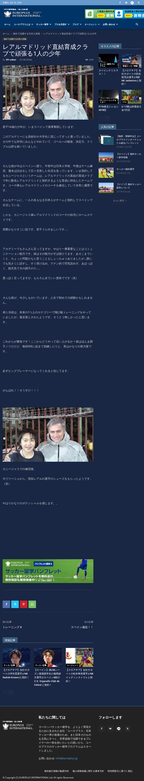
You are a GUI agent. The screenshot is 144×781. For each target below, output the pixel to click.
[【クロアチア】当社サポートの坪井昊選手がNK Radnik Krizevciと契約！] (16, 657)
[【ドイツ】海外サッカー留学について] (106, 188)
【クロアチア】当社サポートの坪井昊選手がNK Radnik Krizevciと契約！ (16, 674)
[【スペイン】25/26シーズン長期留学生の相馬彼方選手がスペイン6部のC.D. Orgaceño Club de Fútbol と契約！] (48, 657)
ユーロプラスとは (22, 24)
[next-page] (11, 692)
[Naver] (132, 2)
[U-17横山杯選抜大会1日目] (132, 96)
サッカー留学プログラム (107, 65)
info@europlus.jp (67, 758)
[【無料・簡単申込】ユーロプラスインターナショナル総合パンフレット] (106, 140)
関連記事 (10, 640)
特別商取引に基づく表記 (120, 771)
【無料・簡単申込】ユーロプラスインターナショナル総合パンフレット (128, 139)
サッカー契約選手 (125, 169)
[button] (136, 24)
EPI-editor (11, 59)
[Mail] (126, 2)
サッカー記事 (9, 665)
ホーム (7, 24)
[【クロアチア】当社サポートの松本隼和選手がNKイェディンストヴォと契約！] (79, 657)
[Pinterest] (23, 604)
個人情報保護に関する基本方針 (88, 771)
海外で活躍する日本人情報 (26, 33)
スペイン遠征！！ (82, 627)
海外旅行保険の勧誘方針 (56, 771)
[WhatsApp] (32, 604)
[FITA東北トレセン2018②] (109, 96)
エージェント (91, 24)
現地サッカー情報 (130, 66)
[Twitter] (138, 2)
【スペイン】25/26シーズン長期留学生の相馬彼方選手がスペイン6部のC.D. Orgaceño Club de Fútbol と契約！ (47, 677)
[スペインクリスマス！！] (109, 61)
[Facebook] (120, 2)
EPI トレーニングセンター (108, 101)
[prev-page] (5, 692)
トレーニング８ (12, 627)
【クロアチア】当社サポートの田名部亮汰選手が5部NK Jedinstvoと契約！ (131, 77)
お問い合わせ (109, 24)
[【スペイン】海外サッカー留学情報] (106, 157)
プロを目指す (60, 24)
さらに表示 (118, 200)
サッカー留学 (42, 24)
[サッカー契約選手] (106, 173)
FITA (125, 102)
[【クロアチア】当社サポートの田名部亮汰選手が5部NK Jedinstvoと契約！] (132, 61)
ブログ (76, 24)
